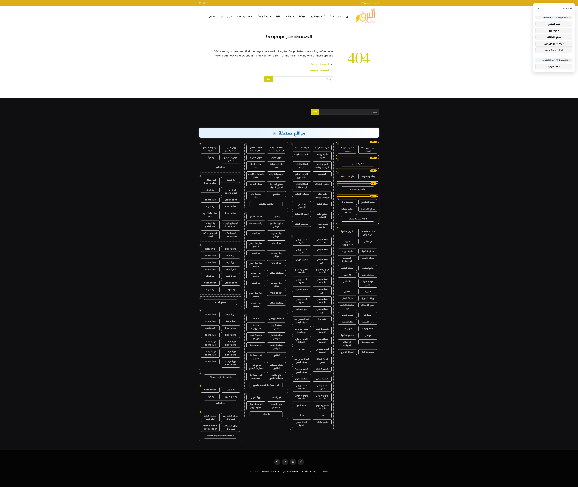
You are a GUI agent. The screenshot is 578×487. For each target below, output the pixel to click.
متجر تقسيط (301, 289)
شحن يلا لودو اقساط (301, 271)
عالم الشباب (357, 163)
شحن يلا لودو (322, 368)
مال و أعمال (226, 17)
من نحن (324, 472)
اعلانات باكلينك (266, 204)
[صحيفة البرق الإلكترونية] (366, 17)
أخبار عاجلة (335, 17)
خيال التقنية (368, 251)
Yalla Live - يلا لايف (210, 215)
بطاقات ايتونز (301, 378)
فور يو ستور (302, 309)
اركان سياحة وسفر (357, 218)
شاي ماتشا (322, 422)
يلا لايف (266, 414)
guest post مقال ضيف (256, 149)
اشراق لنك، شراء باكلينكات (322, 166)
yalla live (220, 167)
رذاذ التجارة (347, 321)
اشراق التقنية (347, 231)
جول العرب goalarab (276, 406)
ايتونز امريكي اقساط (301, 340)
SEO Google (347, 176)
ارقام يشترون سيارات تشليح (276, 376)
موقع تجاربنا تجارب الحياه (276, 186)
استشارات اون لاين (347, 307)
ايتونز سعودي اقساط (322, 271)
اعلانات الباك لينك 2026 (301, 186)
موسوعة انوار (367, 352)
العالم (212, 17)
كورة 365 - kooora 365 (230, 235)
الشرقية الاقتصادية (347, 260)
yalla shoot (256, 216)
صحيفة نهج (368, 274)
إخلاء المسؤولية (309, 472)
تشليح (276, 355)
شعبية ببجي (322, 378)
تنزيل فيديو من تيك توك (230, 417)
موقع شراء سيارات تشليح (256, 367)
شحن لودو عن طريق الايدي (302, 370)
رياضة (302, 17)
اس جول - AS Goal (210, 235)
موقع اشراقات (367, 208)
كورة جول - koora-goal (230, 191)
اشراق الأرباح (347, 352)
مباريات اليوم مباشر (276, 225)
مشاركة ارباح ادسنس (347, 149)
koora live (210, 199)
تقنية (278, 17)
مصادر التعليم (302, 194)
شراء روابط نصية (322, 156)
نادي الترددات (367, 305)
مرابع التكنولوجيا (347, 243)
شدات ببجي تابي (301, 251)
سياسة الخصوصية (271, 472)
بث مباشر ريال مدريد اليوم (256, 406)
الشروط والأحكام (291, 472)
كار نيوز (347, 274)
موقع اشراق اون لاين (347, 210)
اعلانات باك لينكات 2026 (220, 377)
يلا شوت (276, 216)
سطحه (255, 318)
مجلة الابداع (347, 298)
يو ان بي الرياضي (302, 205)
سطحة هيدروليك (256, 327)
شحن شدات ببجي (322, 360)
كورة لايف (231, 255)
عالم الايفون (368, 268)
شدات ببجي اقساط (322, 241)
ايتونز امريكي (301, 259)
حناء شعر (301, 405)
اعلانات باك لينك (255, 196)
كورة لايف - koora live (230, 343)
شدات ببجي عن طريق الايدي (301, 321)
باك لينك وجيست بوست (322, 196)
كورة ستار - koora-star (210, 181)
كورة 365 (276, 397)
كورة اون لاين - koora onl (230, 225)
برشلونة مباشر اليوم (210, 149)
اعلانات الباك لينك (301, 166)
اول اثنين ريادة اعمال (367, 149)
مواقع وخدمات (244, 17)
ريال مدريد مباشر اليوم (230, 149)
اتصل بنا (254, 472)
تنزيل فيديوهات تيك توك (230, 427)
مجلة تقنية (322, 204)
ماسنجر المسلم (357, 189)
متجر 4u (322, 319)
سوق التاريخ (256, 157)
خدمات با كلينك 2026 (256, 176)
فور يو (301, 349)
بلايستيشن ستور (322, 387)
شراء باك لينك (322, 147)
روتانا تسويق (368, 298)
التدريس (322, 174)
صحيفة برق (347, 202)
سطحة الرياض (276, 318)
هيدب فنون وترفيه (322, 225)
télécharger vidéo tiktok (220, 435)
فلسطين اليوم (317, 17)
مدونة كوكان (347, 268)
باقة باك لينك (368, 176)
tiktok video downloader (210, 427)
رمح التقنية (368, 321)
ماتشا (302, 415)
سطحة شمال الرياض (276, 337)
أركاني (368, 335)
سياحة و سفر (264, 17)
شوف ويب (347, 251)
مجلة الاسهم (368, 258)
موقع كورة (220, 302)
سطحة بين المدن (276, 327)
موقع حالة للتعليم (322, 215)
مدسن (347, 291)
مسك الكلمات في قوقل (368, 233)
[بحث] (347, 16)
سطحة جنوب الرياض (276, 347)
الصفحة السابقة (320, 64)
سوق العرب (276, 157)
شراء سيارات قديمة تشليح (266, 385)
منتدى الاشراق (322, 184)
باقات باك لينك (301, 154)
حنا (322, 415)
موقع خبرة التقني (367, 283)
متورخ (368, 291)
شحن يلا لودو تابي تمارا (301, 331)
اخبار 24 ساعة (302, 214)
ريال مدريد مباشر (276, 235)
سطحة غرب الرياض (256, 337)
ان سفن (368, 241)
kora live (210, 248)
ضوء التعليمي (368, 202)
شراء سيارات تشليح (276, 367)
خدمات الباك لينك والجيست (276, 149)
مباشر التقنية (347, 335)
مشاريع (276, 194)
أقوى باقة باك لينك (276, 176)
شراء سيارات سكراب (256, 357)
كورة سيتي (255, 397)
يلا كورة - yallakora (210, 225)
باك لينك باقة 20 (276, 166)
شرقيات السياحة (347, 344)
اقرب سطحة (256, 345)
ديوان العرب (256, 184)
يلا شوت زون (231, 396)
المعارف (368, 315)
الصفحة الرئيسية (319, 69)
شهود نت (347, 328)
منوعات (290, 17)
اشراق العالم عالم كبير (301, 176)
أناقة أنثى (347, 281)
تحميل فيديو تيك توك (210, 417)
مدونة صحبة (368, 342)
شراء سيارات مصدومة (256, 376)
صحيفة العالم (302, 223)
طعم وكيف (367, 328)
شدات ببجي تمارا (301, 241)
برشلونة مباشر (256, 223)
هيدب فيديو (347, 315)
